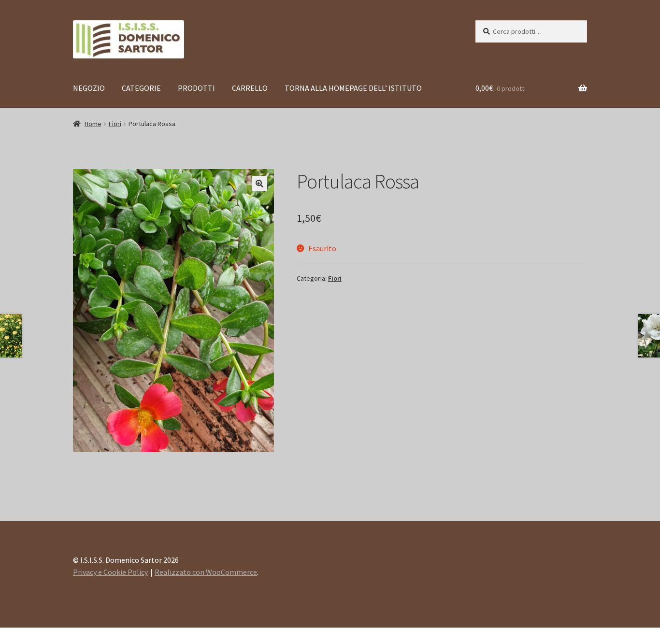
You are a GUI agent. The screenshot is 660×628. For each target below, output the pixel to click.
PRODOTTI (196, 88)
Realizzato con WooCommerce (206, 572)
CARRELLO (250, 88)
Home (93, 123)
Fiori (115, 123)
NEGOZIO (89, 88)
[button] (259, 183)
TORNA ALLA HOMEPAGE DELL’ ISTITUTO (353, 88)
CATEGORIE (141, 88)
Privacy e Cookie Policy (110, 572)
